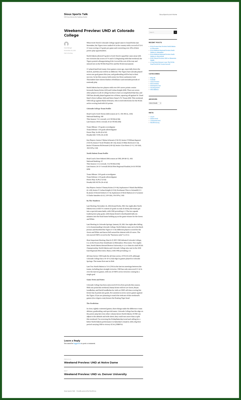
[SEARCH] (175, 32)
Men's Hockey (68, 53)
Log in (152, 117)
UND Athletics (154, 89)
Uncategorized (154, 87)
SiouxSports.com (155, 85)
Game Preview (154, 82)
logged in (77, 343)
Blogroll (152, 78)
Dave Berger (68, 48)
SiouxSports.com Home (168, 14)
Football (152, 80)
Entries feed (154, 118)
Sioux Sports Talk (76, 14)
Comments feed (155, 120)
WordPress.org (154, 122)
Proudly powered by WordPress (86, 391)
